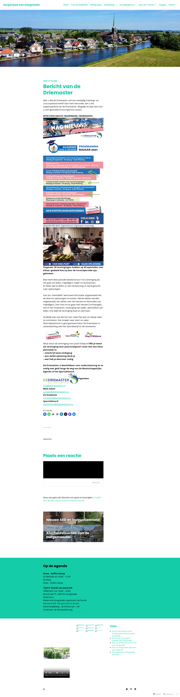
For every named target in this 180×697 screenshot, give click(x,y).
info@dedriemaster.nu (54, 385)
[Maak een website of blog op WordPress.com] (44, 689)
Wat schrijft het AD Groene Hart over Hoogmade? (124, 644)
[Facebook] (127, 689)
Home (65, 5)
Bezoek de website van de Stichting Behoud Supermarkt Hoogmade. (123, 633)
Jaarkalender (109, 5)
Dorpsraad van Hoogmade (21, 5)
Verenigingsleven (127, 5)
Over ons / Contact (147, 5)
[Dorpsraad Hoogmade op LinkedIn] (135, 689)
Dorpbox (162, 5)
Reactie (96, 482)
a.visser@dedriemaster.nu (56, 391)
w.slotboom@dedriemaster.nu (58, 404)
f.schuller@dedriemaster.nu (57, 398)
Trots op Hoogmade (79, 5)
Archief (172, 5)
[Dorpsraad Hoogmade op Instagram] (131, 689)
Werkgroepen (96, 5)
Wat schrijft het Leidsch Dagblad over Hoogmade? (122, 639)
